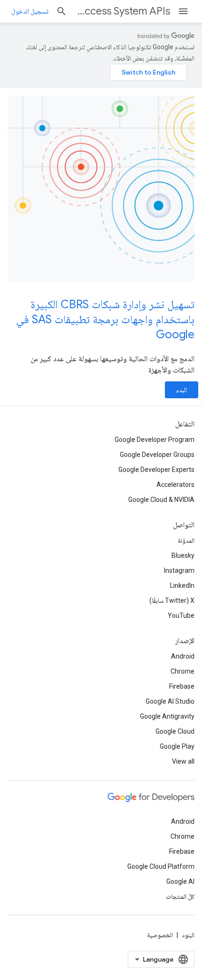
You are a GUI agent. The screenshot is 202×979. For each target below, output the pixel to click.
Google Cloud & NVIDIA (161, 499)
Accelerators (175, 484)
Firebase (181, 686)
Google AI (180, 881)
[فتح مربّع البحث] (61, 11)
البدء (181, 390)
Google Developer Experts (156, 469)
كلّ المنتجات (180, 896)
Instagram (179, 570)
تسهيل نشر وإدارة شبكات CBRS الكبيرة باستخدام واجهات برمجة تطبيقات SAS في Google (105, 319)
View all (183, 761)
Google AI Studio (170, 701)
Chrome (182, 671)
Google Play (177, 746)
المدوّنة (186, 540)
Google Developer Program (154, 439)
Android (182, 656)
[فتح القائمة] (183, 11)
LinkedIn (182, 585)
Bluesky (182, 555)
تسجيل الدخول (29, 11)
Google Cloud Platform (160, 866)
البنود (188, 935)
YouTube (181, 615)
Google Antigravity (167, 716)
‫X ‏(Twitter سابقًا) (171, 600)
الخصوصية (160, 935)
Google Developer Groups (157, 454)
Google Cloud (174, 731)
